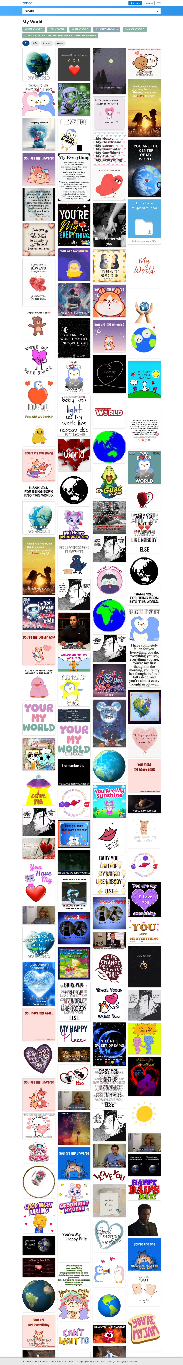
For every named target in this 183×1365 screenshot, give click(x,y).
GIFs (35, 43)
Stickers (46, 43)
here (135, 1361)
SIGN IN (149, 3)
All (26, 43)
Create (136, 3)
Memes (60, 43)
